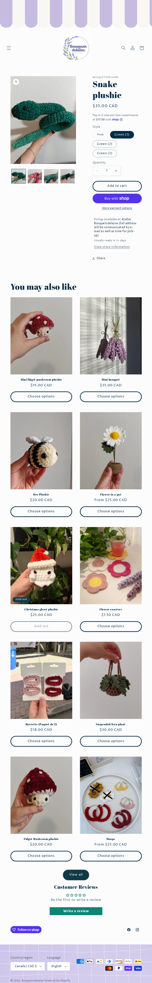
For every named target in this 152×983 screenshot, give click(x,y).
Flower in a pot (110, 494)
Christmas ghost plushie (41, 609)
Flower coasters (111, 609)
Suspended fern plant (111, 724)
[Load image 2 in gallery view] (35, 176)
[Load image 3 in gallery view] (51, 176)
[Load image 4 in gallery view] (67, 176)
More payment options (117, 208)
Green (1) (121, 135)
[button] (8, 48)
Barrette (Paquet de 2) (41, 724)
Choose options (41, 396)
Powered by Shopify (57, 980)
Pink (102, 136)
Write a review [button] (76, 911)
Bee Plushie (41, 494)
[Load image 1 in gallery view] (18, 176)
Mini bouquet (111, 379)
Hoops (110, 839)
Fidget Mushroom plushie (41, 839)
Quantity (99, 162)
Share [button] (101, 258)
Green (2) (104, 144)
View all (76, 875)
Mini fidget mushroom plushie (41, 379)
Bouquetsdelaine (33, 980)
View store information (112, 247)
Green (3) (104, 153)
